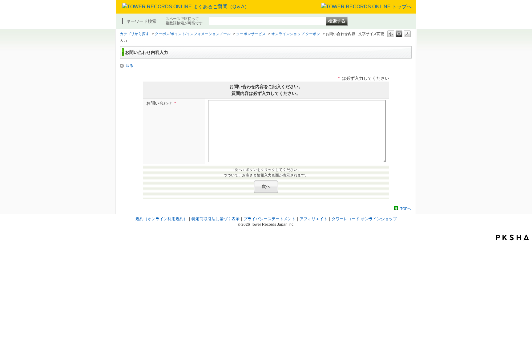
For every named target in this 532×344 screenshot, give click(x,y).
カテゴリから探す (134, 34)
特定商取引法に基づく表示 (215, 219)
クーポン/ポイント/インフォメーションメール (193, 34)
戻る (129, 65)
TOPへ (405, 209)
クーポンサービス (251, 34)
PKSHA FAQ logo (512, 237)
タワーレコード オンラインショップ (364, 219)
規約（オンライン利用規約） (161, 219)
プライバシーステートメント (270, 219)
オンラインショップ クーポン (295, 34)
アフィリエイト (314, 219)
